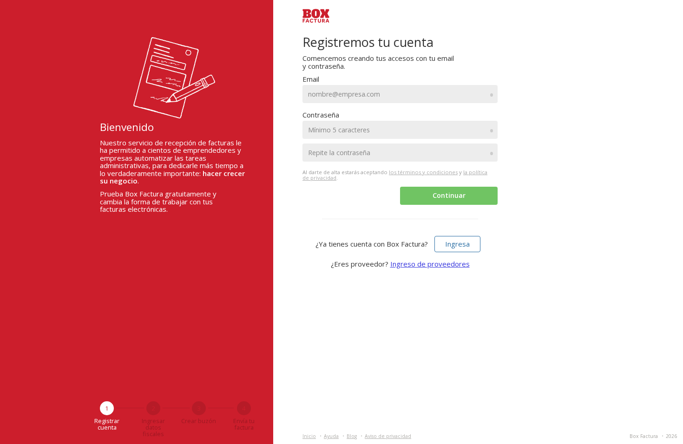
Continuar (449, 195)
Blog (352, 436)
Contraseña (320, 114)
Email (310, 79)
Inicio (309, 436)
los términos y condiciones (423, 172)
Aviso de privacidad (388, 436)
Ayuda (331, 436)
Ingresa (457, 243)
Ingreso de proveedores (430, 263)
